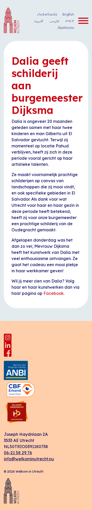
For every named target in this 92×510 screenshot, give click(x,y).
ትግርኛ (69, 20)
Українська (65, 27)
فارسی (54, 20)
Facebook (53, 293)
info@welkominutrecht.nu (29, 458)
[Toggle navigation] (82, 21)
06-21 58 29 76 (18, 452)
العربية (38, 20)
